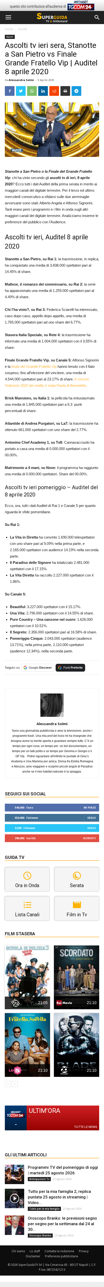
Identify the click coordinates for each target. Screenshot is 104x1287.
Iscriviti (89, 838)
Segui (91, 817)
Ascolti (22, 29)
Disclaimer (33, 1256)
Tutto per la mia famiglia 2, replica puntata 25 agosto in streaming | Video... (59, 1197)
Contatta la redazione (59, 1251)
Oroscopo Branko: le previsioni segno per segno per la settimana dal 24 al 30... (62, 1224)
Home (9, 29)
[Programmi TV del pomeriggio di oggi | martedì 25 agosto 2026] (14, 1174)
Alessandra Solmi (21, 80)
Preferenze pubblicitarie (61, 1256)
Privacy (84, 1251)
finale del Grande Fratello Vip (34, 366)
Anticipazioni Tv (39, 1179)
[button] (97, 17)
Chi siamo (18, 1251)
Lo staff (35, 1251)
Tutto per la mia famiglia (44, 1208)
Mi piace (90, 807)
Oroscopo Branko (40, 1235)
